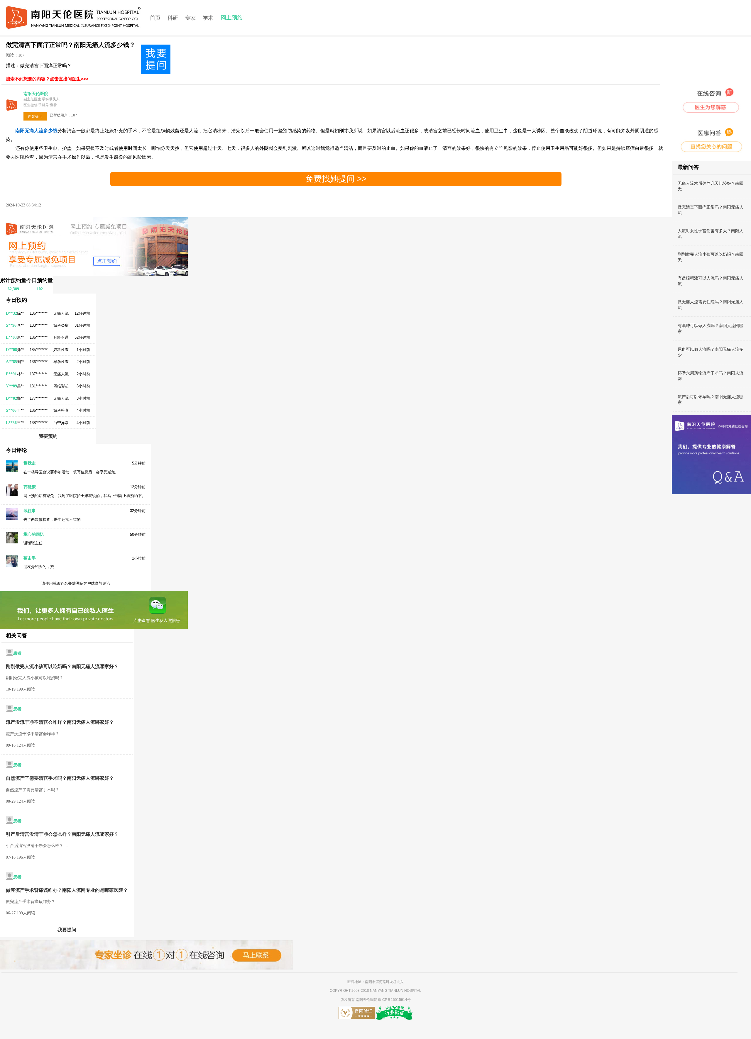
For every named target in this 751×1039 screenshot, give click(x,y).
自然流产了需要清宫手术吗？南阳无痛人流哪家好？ (60, 778)
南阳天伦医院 (367, 1000)
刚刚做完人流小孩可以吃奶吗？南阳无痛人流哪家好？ (62, 666)
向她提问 (35, 116)
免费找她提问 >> (335, 178)
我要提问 (66, 929)
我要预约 (48, 436)
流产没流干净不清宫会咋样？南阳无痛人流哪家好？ (60, 722)
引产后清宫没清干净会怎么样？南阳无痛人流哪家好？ (62, 834)
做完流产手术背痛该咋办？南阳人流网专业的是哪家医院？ (67, 890)
